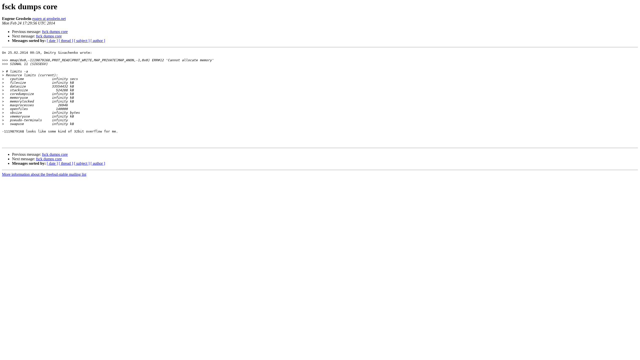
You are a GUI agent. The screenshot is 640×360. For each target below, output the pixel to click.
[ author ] (97, 40)
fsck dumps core (55, 32)
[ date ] (52, 40)
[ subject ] (82, 40)
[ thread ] (66, 40)
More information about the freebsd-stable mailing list (44, 174)
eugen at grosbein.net (49, 18)
